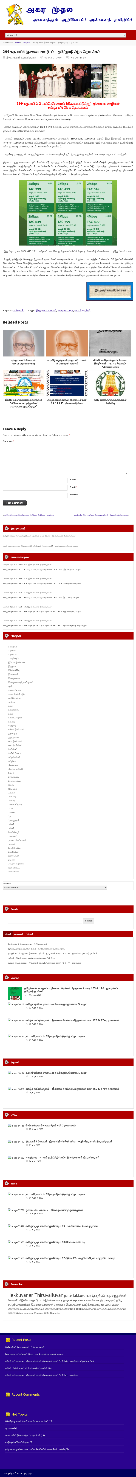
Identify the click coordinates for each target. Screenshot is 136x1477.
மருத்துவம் (13, 835)
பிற (9, 816)
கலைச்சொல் (90, 1308)
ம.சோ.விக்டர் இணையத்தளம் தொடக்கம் (22, 1435)
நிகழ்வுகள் (12, 788)
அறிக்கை (12, 650)
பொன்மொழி (13, 832)
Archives (7, 883)
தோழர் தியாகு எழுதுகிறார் (109, 1295)
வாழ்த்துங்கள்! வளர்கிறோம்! (17, 1442)
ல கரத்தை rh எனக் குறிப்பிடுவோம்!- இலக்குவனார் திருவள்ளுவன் (62, 1157)
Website (74, 494)
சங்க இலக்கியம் (15, 741)
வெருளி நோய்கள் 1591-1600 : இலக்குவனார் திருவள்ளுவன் (27, 621)
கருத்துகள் (18, 934)
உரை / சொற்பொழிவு (16, 694)
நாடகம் (11, 784)
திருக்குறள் (13, 765)
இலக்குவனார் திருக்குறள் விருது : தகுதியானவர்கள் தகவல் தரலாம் (37, 948)
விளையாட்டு (13, 855)
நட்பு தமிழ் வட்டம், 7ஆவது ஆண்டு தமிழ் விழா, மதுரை (56, 1036)
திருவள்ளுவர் (107, 1300)
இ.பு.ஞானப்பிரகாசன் (46, 310)
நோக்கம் (9, 1428)
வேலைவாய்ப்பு (14, 867)
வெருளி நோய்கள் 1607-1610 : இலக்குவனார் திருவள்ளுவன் (27, 593)
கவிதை (11, 721)
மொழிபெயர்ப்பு (14, 847)
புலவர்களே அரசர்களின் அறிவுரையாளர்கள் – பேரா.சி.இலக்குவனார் (101, 515)
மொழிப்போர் (13, 851)
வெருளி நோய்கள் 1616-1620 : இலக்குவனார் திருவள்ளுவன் (27, 564)
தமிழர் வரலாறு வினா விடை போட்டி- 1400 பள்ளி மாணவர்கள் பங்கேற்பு (35, 1449)
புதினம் (11, 824)
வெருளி (11, 859)
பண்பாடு (12, 800)
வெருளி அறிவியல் (16, 863)
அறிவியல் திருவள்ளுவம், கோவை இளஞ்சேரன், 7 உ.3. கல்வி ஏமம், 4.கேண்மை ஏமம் (110, 363)
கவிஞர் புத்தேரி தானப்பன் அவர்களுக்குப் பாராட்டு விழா (31, 958)
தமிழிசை (12, 761)
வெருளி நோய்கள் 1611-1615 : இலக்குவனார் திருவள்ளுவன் (27, 579)
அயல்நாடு (12, 646)
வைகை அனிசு (90, 1300)
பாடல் (10, 808)
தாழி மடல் (38, 1300)
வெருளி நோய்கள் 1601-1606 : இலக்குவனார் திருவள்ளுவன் (27, 607)
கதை (10, 705)
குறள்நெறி (12, 733)
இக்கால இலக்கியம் (16, 662)
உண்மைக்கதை (14, 689)
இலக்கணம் (13, 674)
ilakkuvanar (81, 1295)
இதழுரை (12, 666)
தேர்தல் (11, 772)
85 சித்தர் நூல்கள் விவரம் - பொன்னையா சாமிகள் (26, 1421)
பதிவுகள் (7, 934)
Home (17, 42)
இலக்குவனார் (14, 678)
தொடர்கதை (13, 776)
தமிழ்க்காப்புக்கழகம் (93, 1304)
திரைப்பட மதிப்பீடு (16, 769)
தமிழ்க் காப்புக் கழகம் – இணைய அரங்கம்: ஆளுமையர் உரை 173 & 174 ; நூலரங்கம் (44, 962)
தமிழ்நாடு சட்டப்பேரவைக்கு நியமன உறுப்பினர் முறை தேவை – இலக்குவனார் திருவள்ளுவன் (39, 536)
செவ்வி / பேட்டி (14, 753)
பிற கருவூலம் (13, 820)
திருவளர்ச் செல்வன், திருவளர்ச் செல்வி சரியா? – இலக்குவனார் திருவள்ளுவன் (69, 1141)
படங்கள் (11, 792)
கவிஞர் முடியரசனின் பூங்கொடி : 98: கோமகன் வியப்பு (55, 1241)
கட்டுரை (11, 701)
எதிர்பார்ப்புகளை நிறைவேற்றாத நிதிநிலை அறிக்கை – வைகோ (29, 515)
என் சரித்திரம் (119, 1308)
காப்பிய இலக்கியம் (16, 729)
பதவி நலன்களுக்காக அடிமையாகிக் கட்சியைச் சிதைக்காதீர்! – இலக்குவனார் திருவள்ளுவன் (40, 546)
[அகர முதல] (68, 24)
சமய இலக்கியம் (15, 745)
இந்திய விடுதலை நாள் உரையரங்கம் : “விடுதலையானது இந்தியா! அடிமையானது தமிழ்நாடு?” (23, 403)
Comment (8, 441)
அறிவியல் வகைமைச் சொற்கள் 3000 (31, 1312)
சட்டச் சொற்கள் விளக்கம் (51, 1308)
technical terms (74, 1308)
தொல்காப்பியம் (14, 780)
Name (74, 479)
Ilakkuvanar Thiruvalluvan (36, 1295)
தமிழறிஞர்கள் (14, 757)
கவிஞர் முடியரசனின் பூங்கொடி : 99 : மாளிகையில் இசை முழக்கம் (62, 1225)
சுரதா (11, 1312)
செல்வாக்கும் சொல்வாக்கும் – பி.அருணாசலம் (27, 943)
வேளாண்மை (13, 871)
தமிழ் (119, 1300)
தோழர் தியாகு (104, 1308)
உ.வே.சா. (22, 1308)
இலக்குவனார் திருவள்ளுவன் (21, 57)
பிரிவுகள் (29, 934)
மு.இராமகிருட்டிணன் (17, 840)
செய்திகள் (26, 42)
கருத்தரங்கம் (13, 709)
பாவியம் (11, 812)
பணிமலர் (12, 796)
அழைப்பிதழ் (13, 658)
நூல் (68, 1295)
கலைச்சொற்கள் (15, 717)
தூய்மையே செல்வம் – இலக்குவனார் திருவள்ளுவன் (54, 1209)
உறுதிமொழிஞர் (14, 697)
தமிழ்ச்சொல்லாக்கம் (19, 1304)
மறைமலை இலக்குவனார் (67, 1304)
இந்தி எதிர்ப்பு (13, 670)
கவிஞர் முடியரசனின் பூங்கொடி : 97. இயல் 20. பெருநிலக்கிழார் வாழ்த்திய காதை (70, 1257)
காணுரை (12, 725)
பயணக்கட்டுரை (15, 804)
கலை (10, 713)
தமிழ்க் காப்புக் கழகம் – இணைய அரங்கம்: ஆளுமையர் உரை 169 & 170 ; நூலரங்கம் (72, 1088)
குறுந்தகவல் (13, 737)
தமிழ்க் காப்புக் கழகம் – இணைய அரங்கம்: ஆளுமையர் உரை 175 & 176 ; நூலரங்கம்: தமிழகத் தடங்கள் (52, 953)
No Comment (78, 57)
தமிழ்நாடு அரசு (65, 310)
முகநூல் (11, 843)
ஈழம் (10, 686)
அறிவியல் (12, 654)
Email (73, 487)
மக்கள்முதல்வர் (82, 310)
